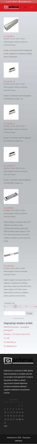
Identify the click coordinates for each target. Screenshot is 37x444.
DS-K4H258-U (9, 36)
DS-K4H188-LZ (9, 123)
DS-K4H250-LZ (9, 81)
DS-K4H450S (8, 208)
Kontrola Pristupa (9, 45)
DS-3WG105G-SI (10, 342)
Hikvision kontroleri (21, 42)
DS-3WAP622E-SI (10, 346)
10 (26, 306)
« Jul (5, 426)
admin (8, 39)
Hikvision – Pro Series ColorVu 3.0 (17, 334)
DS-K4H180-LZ (9, 166)
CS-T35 (6, 338)
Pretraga (29, 313)
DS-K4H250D (9, 266)
